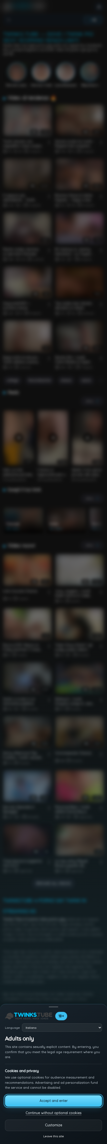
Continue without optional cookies (54, 1113)
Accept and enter (54, 1100)
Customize (53, 1125)
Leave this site (53, 1136)
